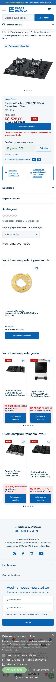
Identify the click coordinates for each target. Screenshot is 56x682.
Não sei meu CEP (12, 154)
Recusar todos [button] (41, 670)
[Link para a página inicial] (4, 32)
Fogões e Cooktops (40, 32)
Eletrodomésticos (19, 32)
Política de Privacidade (37, 614)
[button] (23, 425)
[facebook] (34, 159)
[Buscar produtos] (44, 17)
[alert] (28, 657)
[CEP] (20, 146)
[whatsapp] (39, 159)
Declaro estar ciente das (26, 614)
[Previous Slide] (2, 3)
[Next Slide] (54, 3)
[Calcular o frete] (43, 148)
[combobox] (28, 17)
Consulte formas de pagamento (14, 173)
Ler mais (14, 650)
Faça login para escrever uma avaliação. (22, 227)
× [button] (53, 635)
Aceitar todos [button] (14, 670)
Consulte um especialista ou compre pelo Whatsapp (39, 173)
